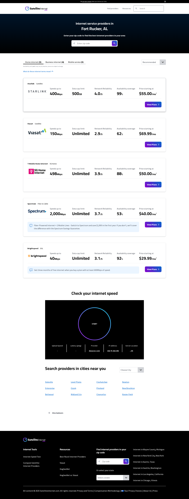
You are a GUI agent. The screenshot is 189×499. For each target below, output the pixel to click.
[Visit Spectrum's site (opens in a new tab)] (37, 214)
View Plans (152, 104)
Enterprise (50, 388)
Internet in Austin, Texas (144, 462)
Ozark (73, 388)
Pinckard (100, 388)
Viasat (62, 463)
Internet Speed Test (32, 456)
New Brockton (128, 388)
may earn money (86, 1)
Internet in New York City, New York (148, 455)
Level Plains (76, 382)
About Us (147, 490)
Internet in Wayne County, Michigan (148, 449)
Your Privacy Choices (133, 490)
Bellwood (49, 394)
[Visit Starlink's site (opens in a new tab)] (37, 94)
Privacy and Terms (85, 490)
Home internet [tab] (33, 62)
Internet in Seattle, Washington (147, 468)
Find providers (112, 8)
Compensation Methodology (107, 490)
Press (155, 490)
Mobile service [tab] (76, 62)
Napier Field (127, 394)
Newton (125, 382)
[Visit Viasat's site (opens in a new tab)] (37, 134)
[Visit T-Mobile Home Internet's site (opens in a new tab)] (37, 174)
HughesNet (65, 469)
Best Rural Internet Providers (73, 456)
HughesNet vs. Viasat (69, 475)
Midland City (76, 394)
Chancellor (101, 394)
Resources (127, 8)
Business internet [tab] (55, 62)
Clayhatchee (101, 382)
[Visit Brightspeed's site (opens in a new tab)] (37, 259)
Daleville (49, 382)
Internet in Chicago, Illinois (145, 480)
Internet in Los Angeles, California (148, 474)
